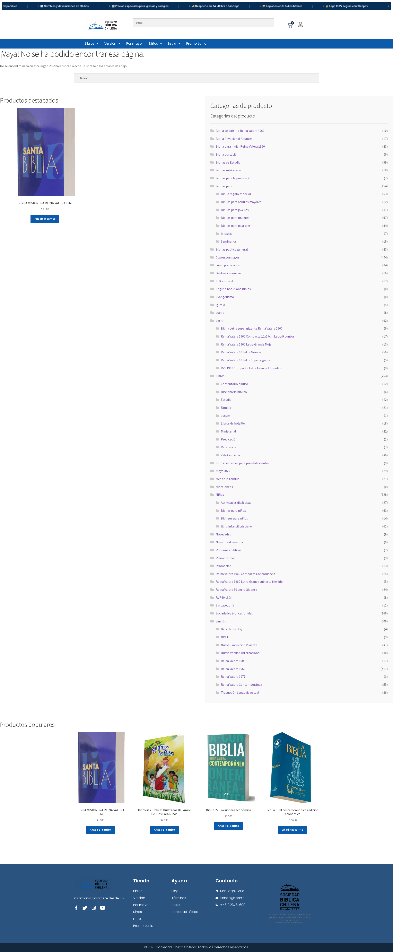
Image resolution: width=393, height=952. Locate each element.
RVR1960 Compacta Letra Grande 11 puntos (251, 368)
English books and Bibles (233, 289)
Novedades (223, 534)
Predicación (229, 439)
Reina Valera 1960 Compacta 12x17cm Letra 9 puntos (258, 336)
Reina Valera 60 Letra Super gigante (246, 360)
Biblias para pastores (236, 226)
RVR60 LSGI (224, 597)
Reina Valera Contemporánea (241, 684)
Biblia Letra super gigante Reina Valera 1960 (251, 328)
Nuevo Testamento (229, 542)
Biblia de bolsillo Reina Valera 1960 (240, 131)
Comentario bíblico (234, 384)
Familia (226, 407)
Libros (89, 43)
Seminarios (229, 241)
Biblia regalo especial (236, 194)
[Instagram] (93, 908)
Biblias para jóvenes (235, 210)
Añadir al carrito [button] (45, 218)
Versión (110, 43)
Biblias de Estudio (228, 162)
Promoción (224, 566)
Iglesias (226, 234)
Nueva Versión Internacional (240, 653)
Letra (172, 43)
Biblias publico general (232, 249)
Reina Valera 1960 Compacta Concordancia (245, 574)
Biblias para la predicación (234, 178)
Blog (175, 891)
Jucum (225, 415)
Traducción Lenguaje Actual (240, 692)
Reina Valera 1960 (233, 669)
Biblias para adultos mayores (241, 202)
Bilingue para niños (234, 518)
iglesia (220, 305)
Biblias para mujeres (235, 218)
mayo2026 (223, 471)
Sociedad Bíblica (185, 911)
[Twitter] (84, 908)
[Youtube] (102, 908)
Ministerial (228, 431)
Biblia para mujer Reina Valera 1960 (240, 146)
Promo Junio (196, 43)
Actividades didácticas (236, 502)
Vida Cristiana (230, 455)
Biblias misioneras (229, 170)
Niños (153, 43)
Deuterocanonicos (228, 273)
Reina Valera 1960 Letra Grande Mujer (247, 344)
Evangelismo (225, 297)
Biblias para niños (233, 510)
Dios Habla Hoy (231, 629)
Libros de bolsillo (233, 423)
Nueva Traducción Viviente (239, 645)
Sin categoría (225, 605)
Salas (176, 904)
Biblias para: (224, 186)
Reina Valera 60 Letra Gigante (236, 589)
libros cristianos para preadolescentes (242, 463)
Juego (220, 313)
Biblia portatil (226, 154)
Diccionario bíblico (234, 392)
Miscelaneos (224, 487)
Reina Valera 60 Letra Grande (241, 352)
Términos (179, 898)
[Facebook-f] (76, 908)
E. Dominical (224, 281)
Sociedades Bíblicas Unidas (234, 613)
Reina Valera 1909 (233, 661)
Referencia (228, 447)
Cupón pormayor (227, 257)
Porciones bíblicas (228, 550)
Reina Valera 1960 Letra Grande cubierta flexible (249, 581)
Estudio (226, 400)
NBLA (225, 637)
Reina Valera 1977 (233, 676)
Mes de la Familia (227, 479)
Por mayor (134, 43)
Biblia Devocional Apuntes (234, 139)
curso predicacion (228, 265)
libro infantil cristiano (236, 526)
